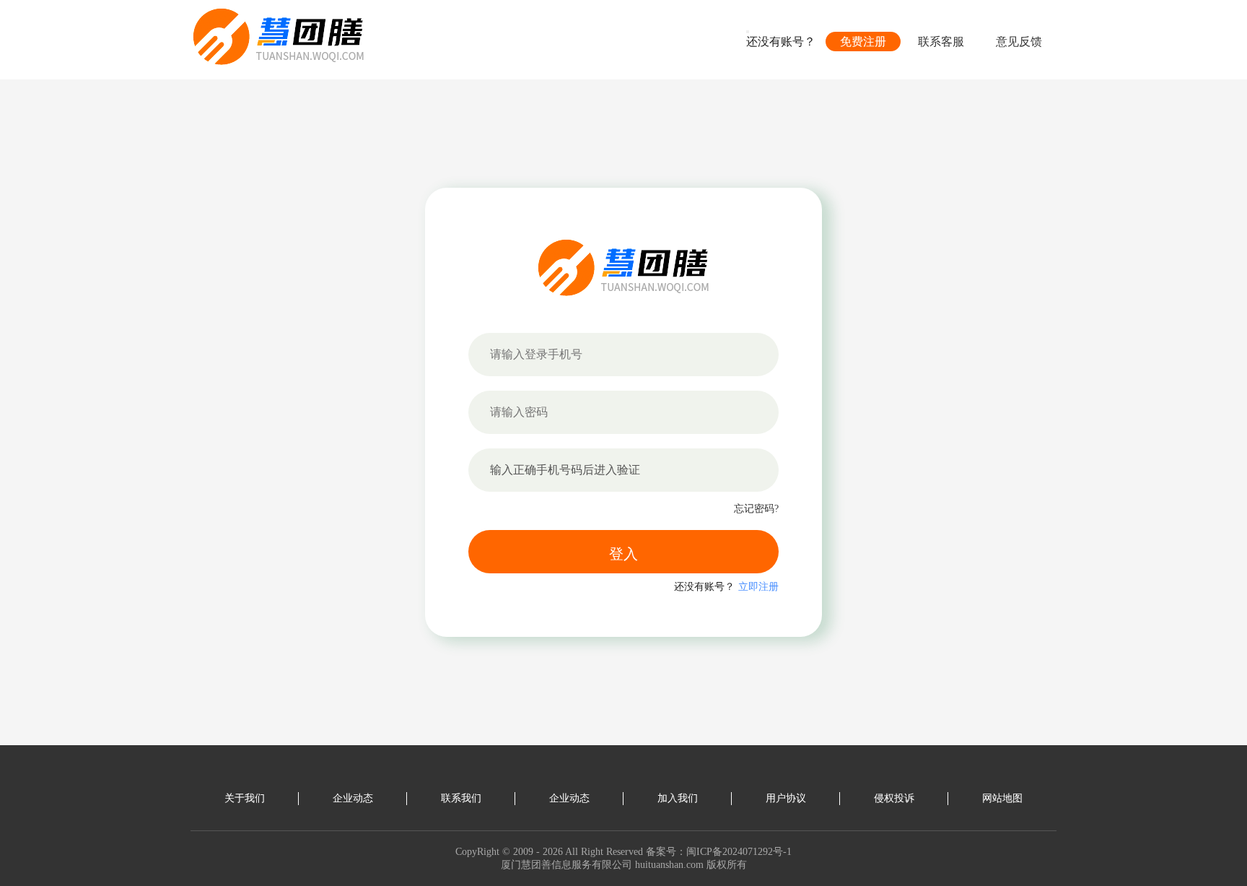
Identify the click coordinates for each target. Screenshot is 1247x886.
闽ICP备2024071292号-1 (739, 851)
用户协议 (786, 798)
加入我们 (677, 798)
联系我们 (461, 798)
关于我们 (244, 798)
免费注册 (863, 41)
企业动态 (353, 798)
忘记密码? (756, 508)
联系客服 (941, 41)
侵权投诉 (894, 798)
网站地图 (1002, 798)
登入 (623, 554)
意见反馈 (1019, 41)
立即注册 (758, 586)
